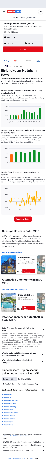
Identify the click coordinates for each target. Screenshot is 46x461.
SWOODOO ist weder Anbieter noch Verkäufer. (22, 442)
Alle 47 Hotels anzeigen (12, 252)
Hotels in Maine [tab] (9, 384)
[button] (3, 11)
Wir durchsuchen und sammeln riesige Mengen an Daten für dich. (22, 446)
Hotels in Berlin (7, 422)
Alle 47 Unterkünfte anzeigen (14, 290)
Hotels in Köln (7, 395)
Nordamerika (17, 458)
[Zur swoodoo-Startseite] (14, 11)
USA (25, 458)
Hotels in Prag (7, 398)
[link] (23, 219)
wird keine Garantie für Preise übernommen (16, 436)
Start (9, 458)
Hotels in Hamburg (9, 407)
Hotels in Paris (7, 410)
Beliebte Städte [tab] (8, 379)
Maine (31, 458)
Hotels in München (9, 404)
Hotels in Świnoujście (10, 413)
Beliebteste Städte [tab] (24, 379)
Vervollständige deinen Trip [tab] (28, 384)
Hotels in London (8, 419)
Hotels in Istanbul (8, 416)
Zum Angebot (27, 271)
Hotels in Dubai (7, 425)
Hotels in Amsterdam (10, 401)
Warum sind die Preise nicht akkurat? (18, 450)
